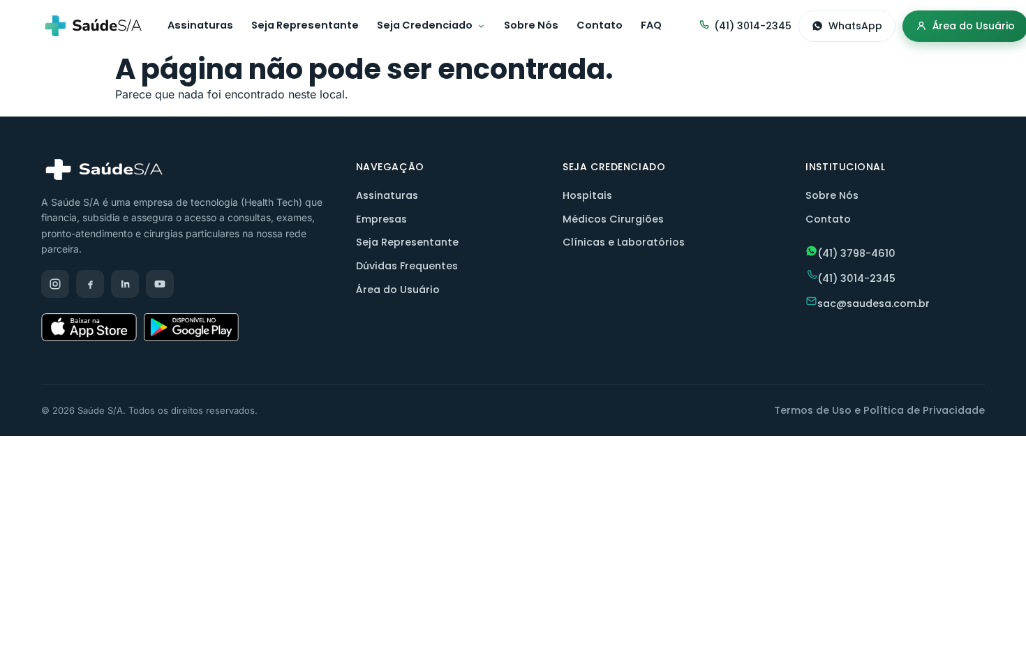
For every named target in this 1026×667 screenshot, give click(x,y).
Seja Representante (305, 25)
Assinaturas (200, 25)
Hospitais (587, 195)
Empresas (381, 219)
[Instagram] (55, 284)
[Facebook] (90, 284)
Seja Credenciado (425, 25)
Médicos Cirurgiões (613, 219)
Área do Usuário (398, 290)
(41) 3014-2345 (752, 26)
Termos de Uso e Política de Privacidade (879, 410)
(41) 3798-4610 (856, 253)
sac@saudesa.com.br (873, 303)
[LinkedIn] (125, 284)
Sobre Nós (531, 25)
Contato (600, 25)
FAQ (651, 25)
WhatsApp (855, 26)
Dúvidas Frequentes (407, 266)
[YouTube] (160, 284)
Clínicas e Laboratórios (624, 242)
